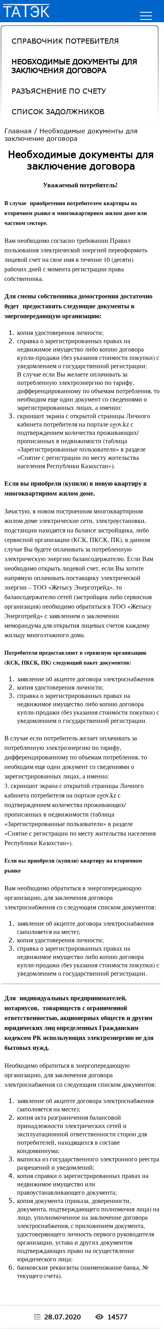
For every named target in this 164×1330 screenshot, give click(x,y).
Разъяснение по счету (59, 90)
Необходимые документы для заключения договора (74, 66)
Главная (18, 131)
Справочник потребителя (65, 41)
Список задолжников (58, 111)
